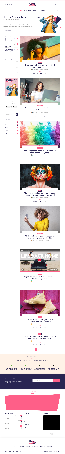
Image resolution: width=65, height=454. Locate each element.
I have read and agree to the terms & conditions (42, 382)
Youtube (43, 446)
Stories (39, 274)
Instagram (50, 446)
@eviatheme (35, 391)
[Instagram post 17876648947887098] (48, 403)
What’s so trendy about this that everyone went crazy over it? (9, 61)
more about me (8, 30)
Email (15, 446)
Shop (38, 10)
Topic (40, 190)
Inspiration (7, 121)
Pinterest (36, 446)
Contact (43, 10)
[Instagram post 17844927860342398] (37, 402)
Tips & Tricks (39, 105)
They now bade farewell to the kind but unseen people (8, 39)
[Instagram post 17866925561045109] (7, 403)
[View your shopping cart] (57, 10)
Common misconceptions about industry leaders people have (11, 427)
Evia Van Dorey (35, 69)
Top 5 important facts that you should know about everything (9, 50)
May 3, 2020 (41, 197)
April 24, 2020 (41, 240)
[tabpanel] (51, 424)
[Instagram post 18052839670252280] (27, 403)
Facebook (22, 446)
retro (53, 4)
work (59, 4)
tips (56, 4)
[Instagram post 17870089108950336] (17, 402)
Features (30, 10)
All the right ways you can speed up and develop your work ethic (9, 67)
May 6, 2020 (41, 69)
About (25, 10)
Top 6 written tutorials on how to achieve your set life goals (11, 421)
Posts (34, 10)
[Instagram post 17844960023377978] (58, 402)
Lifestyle (40, 62)
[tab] (50, 434)
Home (21, 10)
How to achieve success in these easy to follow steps (9, 45)
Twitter (28, 446)
